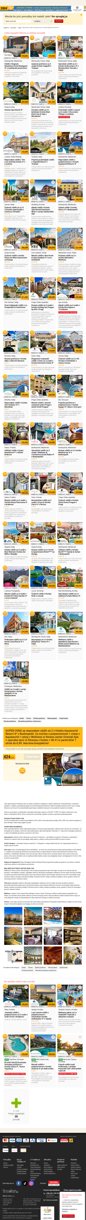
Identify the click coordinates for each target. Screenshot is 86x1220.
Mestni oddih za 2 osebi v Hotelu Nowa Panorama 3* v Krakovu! (16, 502)
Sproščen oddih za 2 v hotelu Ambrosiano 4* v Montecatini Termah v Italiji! (68, 67)
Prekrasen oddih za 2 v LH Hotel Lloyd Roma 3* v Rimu (16, 641)
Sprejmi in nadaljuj (68, 1216)
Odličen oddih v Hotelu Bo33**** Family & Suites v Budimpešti (69, 552)
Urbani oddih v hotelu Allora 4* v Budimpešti (68, 208)
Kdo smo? (33, 1163)
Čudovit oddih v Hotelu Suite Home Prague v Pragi (68, 502)
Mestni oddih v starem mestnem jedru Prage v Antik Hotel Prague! (41, 405)
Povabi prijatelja (48, 1171)
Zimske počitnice (27, 970)
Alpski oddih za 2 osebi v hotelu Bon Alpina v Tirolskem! (69, 307)
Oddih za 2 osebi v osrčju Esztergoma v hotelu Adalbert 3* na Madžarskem (15, 692)
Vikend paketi (52, 967)
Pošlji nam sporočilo (52, 1200)
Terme (30, 967)
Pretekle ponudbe (8, 1165)
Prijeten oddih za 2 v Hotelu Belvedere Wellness (67, 257)
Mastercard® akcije (49, 1173)
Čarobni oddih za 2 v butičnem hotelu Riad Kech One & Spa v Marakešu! (40, 113)
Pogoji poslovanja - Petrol (35, 1170)
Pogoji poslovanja (35, 1167)
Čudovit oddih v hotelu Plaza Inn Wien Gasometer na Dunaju (16, 257)
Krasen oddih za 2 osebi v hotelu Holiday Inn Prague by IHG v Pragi (42, 307)
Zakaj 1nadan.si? (62, 1165)
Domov (5, 1163)
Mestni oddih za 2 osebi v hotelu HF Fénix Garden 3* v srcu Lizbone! (16, 596)
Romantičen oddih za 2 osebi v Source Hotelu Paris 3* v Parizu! (41, 502)
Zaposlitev (47, 1165)
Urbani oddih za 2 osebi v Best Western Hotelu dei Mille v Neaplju (15, 552)
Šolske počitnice (40, 967)
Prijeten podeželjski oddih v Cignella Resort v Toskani (42, 162)
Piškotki (32, 1179)
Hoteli (24, 967)
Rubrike (74, 1160)
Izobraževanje (75, 1177)
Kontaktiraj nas (34, 1165)
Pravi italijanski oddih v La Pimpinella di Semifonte (16, 306)
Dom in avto (74, 1173)
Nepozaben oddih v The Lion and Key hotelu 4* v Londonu (15, 162)
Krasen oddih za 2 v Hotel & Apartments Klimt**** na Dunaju (42, 552)
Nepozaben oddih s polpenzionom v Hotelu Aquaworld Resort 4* (68, 162)
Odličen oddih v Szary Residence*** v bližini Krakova (14, 452)
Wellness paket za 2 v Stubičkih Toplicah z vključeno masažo (67, 1014)
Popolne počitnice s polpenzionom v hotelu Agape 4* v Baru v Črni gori (69, 405)
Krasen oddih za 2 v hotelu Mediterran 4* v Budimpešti (69, 452)
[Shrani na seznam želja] (26, 38)
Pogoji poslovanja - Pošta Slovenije (35, 1174)
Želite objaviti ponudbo (61, 1168)
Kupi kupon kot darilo (22, 763)
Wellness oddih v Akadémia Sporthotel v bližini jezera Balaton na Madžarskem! (68, 642)
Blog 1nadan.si (48, 1167)
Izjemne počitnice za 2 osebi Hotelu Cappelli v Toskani (41, 66)
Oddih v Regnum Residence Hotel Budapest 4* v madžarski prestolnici (16, 66)
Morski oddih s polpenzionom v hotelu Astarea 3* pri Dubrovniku (42, 1066)
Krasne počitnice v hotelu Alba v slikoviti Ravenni (15, 360)
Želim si (5, 1167)
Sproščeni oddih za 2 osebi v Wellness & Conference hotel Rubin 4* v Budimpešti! (42, 453)
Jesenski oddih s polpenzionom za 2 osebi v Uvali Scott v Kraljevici (16, 1014)
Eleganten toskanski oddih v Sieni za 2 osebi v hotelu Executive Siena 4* (42, 361)
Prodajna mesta (21, 1171)
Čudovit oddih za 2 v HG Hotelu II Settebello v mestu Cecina (68, 361)
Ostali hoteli (63, 967)
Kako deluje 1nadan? (20, 1166)
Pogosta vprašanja (22, 1169)
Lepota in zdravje (76, 1167)
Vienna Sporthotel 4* (14, 110)
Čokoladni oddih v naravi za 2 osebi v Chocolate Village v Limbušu (69, 112)
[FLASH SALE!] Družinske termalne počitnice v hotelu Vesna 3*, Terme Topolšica (15, 1065)
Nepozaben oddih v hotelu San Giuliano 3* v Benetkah (16, 405)
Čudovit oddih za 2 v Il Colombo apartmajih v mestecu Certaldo (14, 209)
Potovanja (74, 1163)
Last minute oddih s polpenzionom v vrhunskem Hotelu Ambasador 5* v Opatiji (41, 1015)
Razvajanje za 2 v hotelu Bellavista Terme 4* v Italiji (41, 641)
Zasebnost (33, 1177)
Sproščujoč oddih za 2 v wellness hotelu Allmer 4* (69, 595)
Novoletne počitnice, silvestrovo (46, 970)
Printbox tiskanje (21, 1173)
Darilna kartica (48, 1169)
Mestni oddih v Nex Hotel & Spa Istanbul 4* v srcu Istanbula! (42, 257)
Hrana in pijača (75, 1165)
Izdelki (73, 1171)
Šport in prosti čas (76, 1169)
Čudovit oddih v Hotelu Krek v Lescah (41, 595)
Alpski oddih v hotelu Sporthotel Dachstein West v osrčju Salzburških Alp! (42, 210)
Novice (46, 1163)
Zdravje (73, 1175)
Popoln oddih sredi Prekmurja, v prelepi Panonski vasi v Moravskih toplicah (69, 1067)
